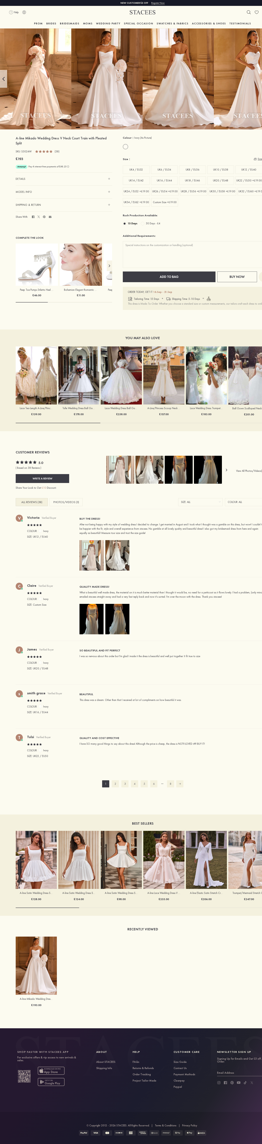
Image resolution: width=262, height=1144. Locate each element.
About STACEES (105, 1062)
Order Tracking (142, 1074)
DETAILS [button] (20, 179)
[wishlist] (257, 12)
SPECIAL (138, 23)
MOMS (88, 23)
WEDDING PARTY (108, 23)
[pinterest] (232, 1083)
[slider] (44, 151)
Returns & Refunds (143, 1068)
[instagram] (219, 1083)
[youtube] (238, 1083)
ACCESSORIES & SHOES (209, 23)
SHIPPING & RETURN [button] (28, 205)
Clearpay (179, 1080)
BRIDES (51, 23)
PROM (38, 23)
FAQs (136, 1062)
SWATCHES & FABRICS (172, 23)
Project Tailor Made (144, 1080)
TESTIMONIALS (240, 23)
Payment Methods (184, 1074)
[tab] (64, 179)
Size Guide (180, 1062)
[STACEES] (142, 12)
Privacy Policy (189, 1125)
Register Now (158, 2)
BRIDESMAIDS (69, 23)
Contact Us (180, 1068)
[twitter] (252, 1083)
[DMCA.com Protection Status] (201, 1133)
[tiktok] (245, 1083)
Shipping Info (104, 1068)
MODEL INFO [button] (24, 192)
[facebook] (225, 1083)
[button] (3, 79)
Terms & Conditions (165, 1125)
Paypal (178, 1087)
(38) (57, 151)
